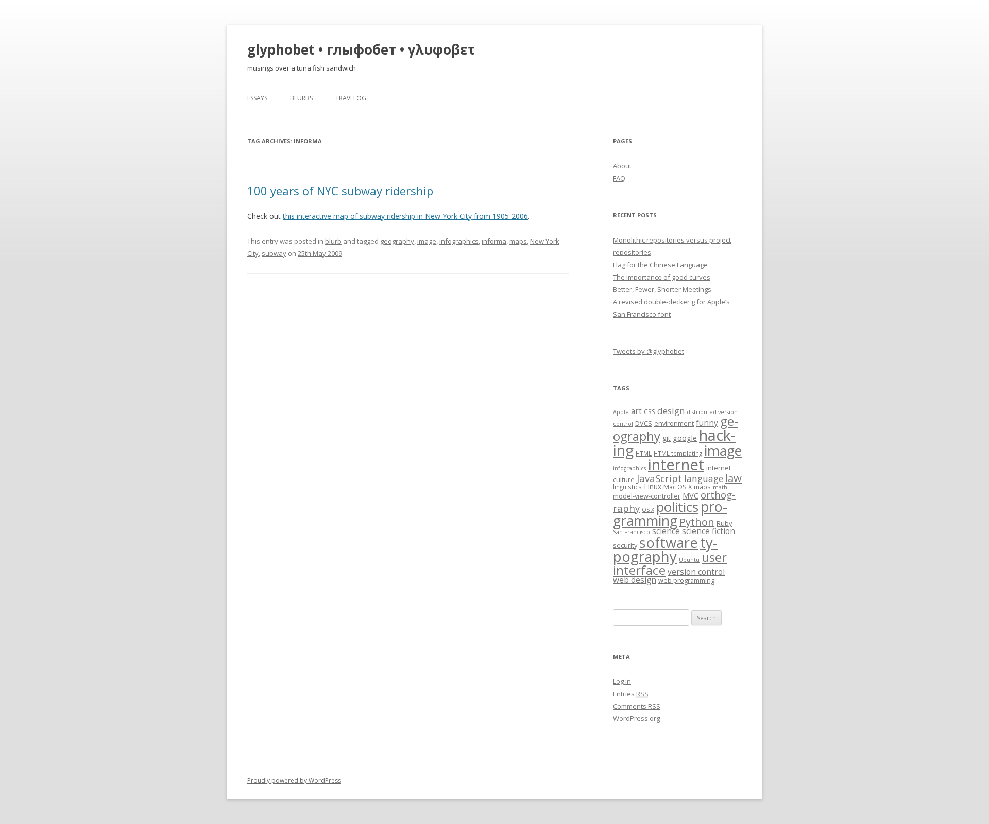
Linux (652, 486)
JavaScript (659, 478)
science (666, 531)
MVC (690, 495)
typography (665, 549)
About (622, 165)
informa (494, 241)
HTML (644, 453)
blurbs (301, 98)
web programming (686, 580)
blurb (333, 241)
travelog (350, 98)
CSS (649, 411)
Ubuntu (689, 559)
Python (696, 522)
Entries (631, 693)
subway (274, 253)
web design (634, 580)
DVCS (643, 423)
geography (397, 241)
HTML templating (678, 453)
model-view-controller (646, 496)
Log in (622, 681)
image (426, 241)
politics (677, 507)
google (685, 438)
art (636, 411)
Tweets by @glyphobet (648, 351)
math (720, 487)
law (733, 478)
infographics (459, 241)
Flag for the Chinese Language (660, 264)
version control (696, 571)
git (666, 438)
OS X (648, 509)
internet (676, 464)
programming (670, 513)
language (703, 478)
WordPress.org (636, 718)
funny (707, 423)
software (668, 542)
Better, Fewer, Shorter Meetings (662, 289)
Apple (621, 412)
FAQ (619, 178)
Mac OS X (677, 486)
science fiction (708, 531)
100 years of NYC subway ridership (340, 190)
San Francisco (631, 532)
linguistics (627, 487)
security (625, 545)
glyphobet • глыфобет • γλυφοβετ (361, 49)
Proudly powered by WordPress (294, 780)
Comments (636, 706)
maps (518, 241)
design (671, 411)
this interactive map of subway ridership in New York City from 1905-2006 (405, 216)
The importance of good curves (661, 277)
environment (674, 423)
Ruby (724, 523)
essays (257, 98)
